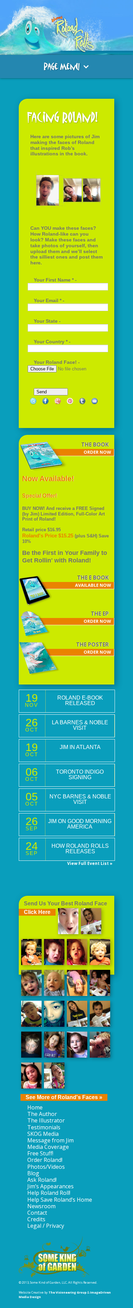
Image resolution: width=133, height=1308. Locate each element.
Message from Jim (50, 1140)
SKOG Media (43, 1134)
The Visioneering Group (67, 1292)
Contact (37, 1212)
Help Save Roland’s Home (59, 1199)
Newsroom (41, 1206)
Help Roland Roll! (48, 1193)
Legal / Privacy (45, 1225)
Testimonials (43, 1127)
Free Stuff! (40, 1153)
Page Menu (62, 66)
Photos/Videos (46, 1166)
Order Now (97, 452)
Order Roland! (44, 1160)
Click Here (37, 912)
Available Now (93, 585)
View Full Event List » (90, 863)
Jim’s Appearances (50, 1186)
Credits (36, 1219)
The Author (42, 1114)
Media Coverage (48, 1147)
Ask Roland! (42, 1180)
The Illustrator (46, 1120)
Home (35, 1107)
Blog (33, 1173)
